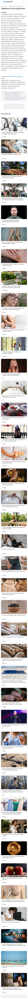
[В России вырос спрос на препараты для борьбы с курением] (14, 742)
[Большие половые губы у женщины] (14, 150)
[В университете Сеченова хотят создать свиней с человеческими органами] (14, 654)
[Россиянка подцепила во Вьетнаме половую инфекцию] (14, 347)
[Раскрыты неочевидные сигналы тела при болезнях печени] (14, 325)
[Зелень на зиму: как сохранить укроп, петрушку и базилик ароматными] (14, 281)
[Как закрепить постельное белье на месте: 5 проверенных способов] (14, 391)
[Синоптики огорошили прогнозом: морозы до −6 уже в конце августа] (14, 435)
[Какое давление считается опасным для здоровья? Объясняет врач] (14, 128)
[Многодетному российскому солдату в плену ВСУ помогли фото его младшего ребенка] (14, 193)
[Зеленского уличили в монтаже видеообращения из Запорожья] (14, 215)
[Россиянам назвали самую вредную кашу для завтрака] (14, 413)
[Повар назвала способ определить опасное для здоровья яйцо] (14, 457)
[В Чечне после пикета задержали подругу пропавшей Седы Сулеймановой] (14, 303)
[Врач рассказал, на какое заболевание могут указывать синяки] (14, 237)
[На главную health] (9, 1)
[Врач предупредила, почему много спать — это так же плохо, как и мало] (14, 500)
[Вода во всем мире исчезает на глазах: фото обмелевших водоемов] (14, 764)
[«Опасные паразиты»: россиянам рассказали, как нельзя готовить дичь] (14, 698)
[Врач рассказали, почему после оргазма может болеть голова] (14, 588)
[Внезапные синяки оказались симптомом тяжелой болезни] (14, 259)
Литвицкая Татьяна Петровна (14, 76)
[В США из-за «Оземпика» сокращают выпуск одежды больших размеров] (14, 808)
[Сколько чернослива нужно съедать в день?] (14, 610)
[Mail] (4, 1)
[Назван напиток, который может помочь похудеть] (14, 829)
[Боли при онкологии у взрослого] (14, 917)
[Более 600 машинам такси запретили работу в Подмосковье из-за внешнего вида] (14, 939)
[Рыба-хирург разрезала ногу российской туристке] (14, 961)
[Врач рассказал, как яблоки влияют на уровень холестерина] (14, 171)
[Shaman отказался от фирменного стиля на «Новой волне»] (14, 720)
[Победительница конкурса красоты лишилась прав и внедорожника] (14, 369)
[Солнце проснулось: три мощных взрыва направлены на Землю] (14, 851)
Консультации (4, 6)
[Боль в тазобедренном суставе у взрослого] (14, 566)
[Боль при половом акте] (14, 544)
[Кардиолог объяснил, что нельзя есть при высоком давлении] (14, 479)
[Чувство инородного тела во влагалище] (14, 632)
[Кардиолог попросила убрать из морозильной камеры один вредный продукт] (14, 983)
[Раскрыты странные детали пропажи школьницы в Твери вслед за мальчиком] (14, 786)
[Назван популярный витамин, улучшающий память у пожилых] (14, 522)
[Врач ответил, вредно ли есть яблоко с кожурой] (14, 873)
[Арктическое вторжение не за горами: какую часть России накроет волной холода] (14, 676)
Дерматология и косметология (16, 6)
